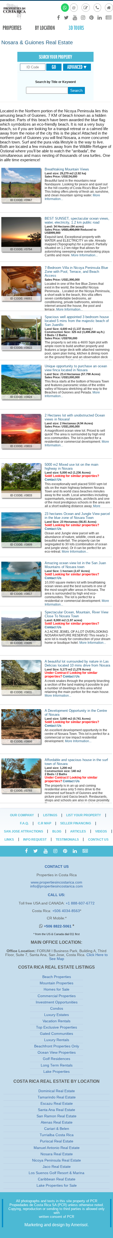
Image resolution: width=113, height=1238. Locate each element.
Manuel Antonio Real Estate (57, 1148)
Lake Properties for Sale (57, 1185)
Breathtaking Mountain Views (67, 169)
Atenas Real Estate (57, 1122)
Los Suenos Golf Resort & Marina (56, 1173)
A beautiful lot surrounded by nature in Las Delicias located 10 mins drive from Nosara (77, 663)
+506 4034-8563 (66, 911)
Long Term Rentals (57, 1065)
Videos (101, 831)
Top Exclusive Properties (56, 1027)
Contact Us (53, 479)
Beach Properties (56, 977)
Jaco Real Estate (57, 1167)
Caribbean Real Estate (56, 1179)
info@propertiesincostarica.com (56, 886)
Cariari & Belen (56, 1129)
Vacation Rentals (56, 1021)
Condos (56, 1009)
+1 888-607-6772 (80, 903)
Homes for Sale (56, 989)
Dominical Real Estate (56, 1091)
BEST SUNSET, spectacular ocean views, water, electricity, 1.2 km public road (77, 220)
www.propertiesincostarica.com (56, 882)
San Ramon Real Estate (56, 1116)
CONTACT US (57, 867)
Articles (78, 831)
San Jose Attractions (23, 831)
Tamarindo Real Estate (57, 1097)
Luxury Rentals (56, 1040)
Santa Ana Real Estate (56, 1110)
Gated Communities (56, 1034)
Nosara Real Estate (56, 1154)
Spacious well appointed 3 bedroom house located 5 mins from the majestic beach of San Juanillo (77, 321)
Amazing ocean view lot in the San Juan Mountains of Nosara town (75, 565)
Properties (12, 27)
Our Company (22, 815)
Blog (56, 831)
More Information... (84, 255)
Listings (50, 815)
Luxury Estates (56, 1015)
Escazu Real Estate (56, 1104)
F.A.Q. (24, 823)
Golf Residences (56, 1059)
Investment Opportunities (57, 1002)
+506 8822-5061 (58, 926)
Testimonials (67, 839)
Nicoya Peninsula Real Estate (56, 1160)
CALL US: (56, 895)
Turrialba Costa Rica (57, 1135)
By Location (45, 27)
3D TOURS (76, 27)
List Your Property (83, 815)
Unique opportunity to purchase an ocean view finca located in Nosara (76, 368)
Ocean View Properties (57, 1052)
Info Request (35, 839)
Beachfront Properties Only (56, 1046)
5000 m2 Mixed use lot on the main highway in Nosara (71, 466)
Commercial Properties (57, 996)
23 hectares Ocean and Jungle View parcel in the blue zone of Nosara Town (77, 516)
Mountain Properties (56, 983)
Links (9, 839)
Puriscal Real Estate (56, 1141)
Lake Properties (56, 1072)
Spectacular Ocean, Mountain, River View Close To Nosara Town (76, 614)
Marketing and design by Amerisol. (56, 1225)
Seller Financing (75, 823)
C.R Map (44, 823)
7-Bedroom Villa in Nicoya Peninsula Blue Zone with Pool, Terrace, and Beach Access (76, 271)
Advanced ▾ (76, 67)
